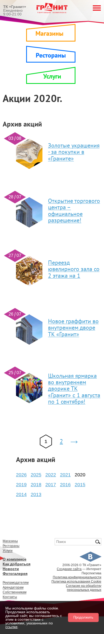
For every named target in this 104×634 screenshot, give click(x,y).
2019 (21, 484)
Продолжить (83, 617)
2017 (50, 484)
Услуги (52, 76)
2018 (36, 484)
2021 (65, 474)
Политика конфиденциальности (77, 577)
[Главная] (52, 13)
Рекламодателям (16, 582)
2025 (36, 474)
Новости (11, 569)
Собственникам (14, 592)
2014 (21, 494)
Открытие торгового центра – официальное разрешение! (74, 211)
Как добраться (16, 564)
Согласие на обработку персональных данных (83, 588)
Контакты (10, 597)
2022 (50, 474)
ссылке (11, 627)
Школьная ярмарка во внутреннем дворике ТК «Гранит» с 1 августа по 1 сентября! (74, 389)
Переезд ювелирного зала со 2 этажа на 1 (73, 269)
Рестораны (51, 55)
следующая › (75, 442)
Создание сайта (69, 569)
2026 (21, 474)
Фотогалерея (15, 573)
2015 (80, 484)
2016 (65, 484)
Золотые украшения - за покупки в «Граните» (73, 152)
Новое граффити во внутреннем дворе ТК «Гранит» (73, 328)
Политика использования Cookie (76, 581)
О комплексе (14, 559)
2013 (36, 494)
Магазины (49, 34)
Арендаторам (13, 587)
